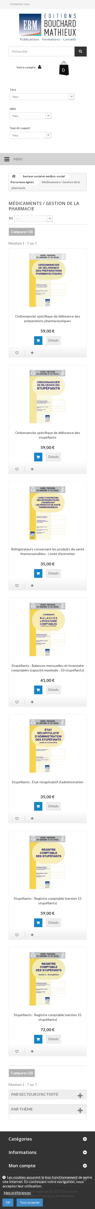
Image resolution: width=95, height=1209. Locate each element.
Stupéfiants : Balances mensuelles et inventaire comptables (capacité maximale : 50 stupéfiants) (47, 667)
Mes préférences (17, 1193)
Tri (11, 218)
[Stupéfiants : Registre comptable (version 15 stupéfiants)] (47, 862)
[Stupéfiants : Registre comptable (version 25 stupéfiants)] (47, 978)
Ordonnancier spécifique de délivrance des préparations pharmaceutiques (47, 318)
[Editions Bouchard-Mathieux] (48, 27)
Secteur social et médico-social (44, 176)
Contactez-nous (20, 4)
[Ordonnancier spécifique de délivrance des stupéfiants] (47, 396)
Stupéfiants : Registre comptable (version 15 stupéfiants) (48, 900)
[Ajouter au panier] (38, 340)
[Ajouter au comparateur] (32, 353)
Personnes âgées (22, 182)
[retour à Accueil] (13, 176)
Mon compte (22, 1165)
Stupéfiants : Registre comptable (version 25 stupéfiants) (48, 1017)
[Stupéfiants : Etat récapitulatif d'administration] (47, 746)
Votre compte (26, 67)
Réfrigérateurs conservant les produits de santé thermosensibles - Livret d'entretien (47, 551)
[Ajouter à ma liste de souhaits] (17, 353)
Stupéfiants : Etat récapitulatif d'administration (47, 782)
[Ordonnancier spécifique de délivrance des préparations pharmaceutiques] (47, 280)
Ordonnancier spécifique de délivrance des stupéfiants (47, 435)
